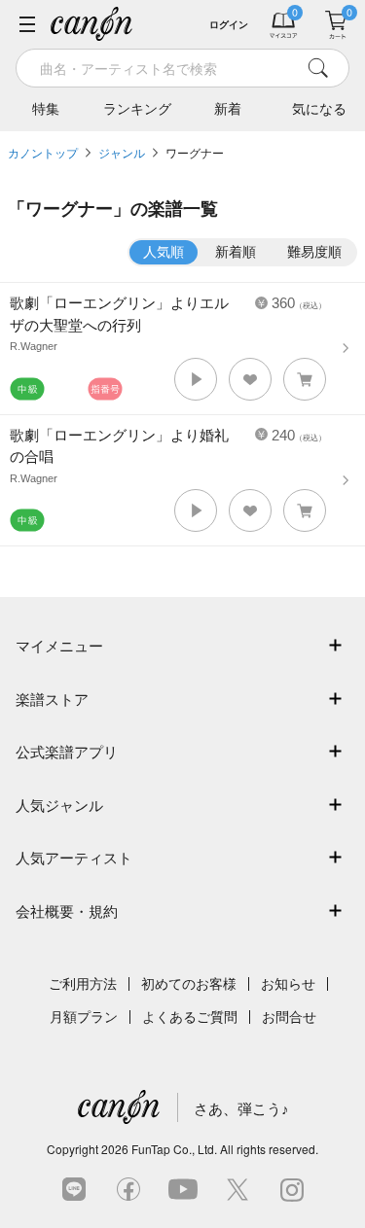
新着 (227, 109)
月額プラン (84, 1017)
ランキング (137, 109)
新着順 (235, 252)
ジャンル (121, 153)
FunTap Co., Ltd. (174, 1148)
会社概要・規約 (67, 911)
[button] (195, 379)
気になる (319, 109)
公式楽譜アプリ (67, 752)
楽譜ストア (52, 699)
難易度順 (314, 252)
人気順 (163, 252)
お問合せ (289, 1017)
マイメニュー (59, 646)
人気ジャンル (59, 805)
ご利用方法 (83, 984)
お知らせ (288, 984)
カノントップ (43, 153)
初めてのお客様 (189, 984)
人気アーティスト (74, 858)
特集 (45, 109)
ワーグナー (194, 153)
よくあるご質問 (189, 1017)
